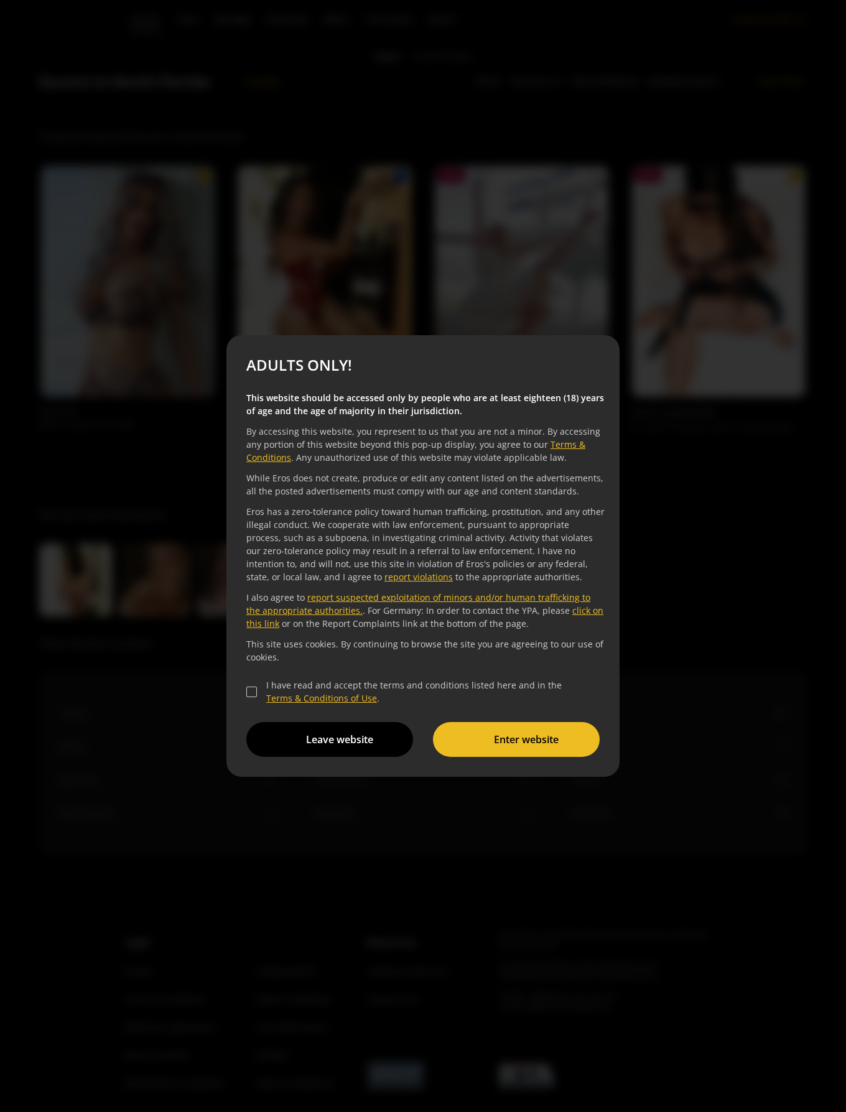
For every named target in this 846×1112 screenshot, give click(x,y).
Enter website (526, 739)
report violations (418, 577)
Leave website (339, 739)
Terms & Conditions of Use (321, 698)
